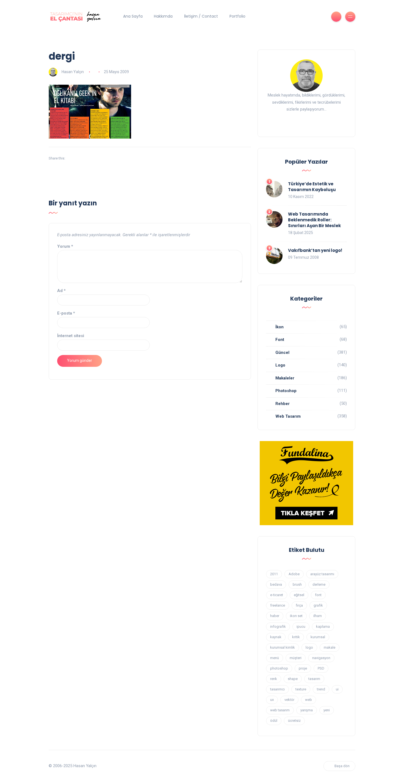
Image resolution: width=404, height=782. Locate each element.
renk (273, 679)
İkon (279, 326)
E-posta (66, 313)
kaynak (275, 637)
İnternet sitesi (70, 335)
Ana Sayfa (133, 16)
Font (279, 339)
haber (274, 616)
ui (337, 689)
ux (272, 700)
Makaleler (284, 378)
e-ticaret (276, 595)
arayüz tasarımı (322, 574)
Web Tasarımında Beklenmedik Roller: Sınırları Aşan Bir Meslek (314, 219)
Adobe (294, 574)
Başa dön (342, 766)
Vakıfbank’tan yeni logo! (315, 250)
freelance (277, 605)
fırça (299, 605)
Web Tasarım (288, 416)
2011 (274, 574)
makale (329, 647)
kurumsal (318, 637)
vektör (289, 700)
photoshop (279, 668)
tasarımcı (277, 689)
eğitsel (299, 595)
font (318, 595)
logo (309, 647)
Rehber (282, 403)
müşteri (295, 658)
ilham (317, 616)
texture (300, 689)
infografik (278, 626)
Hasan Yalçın (73, 72)
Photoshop (286, 390)
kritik (296, 637)
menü (274, 658)
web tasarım (280, 710)
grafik (318, 605)
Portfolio (237, 16)
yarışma (306, 710)
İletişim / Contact (201, 16)
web (308, 700)
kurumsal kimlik (282, 647)
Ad (61, 290)
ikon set (296, 616)
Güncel (282, 352)
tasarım (314, 679)
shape (293, 679)
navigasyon (321, 658)
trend (321, 689)
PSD (321, 668)
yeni (326, 710)
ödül (273, 720)
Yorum (65, 246)
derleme (318, 584)
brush (297, 584)
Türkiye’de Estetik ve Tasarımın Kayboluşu (312, 186)
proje (303, 668)
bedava (276, 584)
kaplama (323, 626)
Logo (280, 365)
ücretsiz (294, 720)
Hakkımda (163, 16)
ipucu (301, 626)
